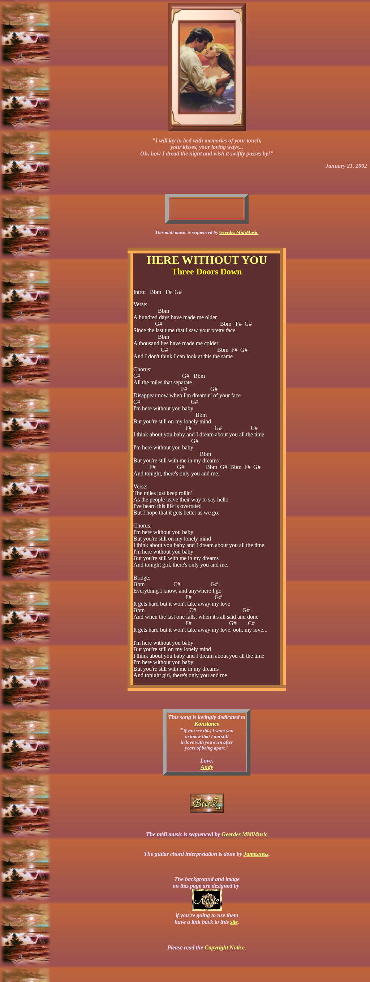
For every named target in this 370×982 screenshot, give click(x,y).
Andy (207, 767)
